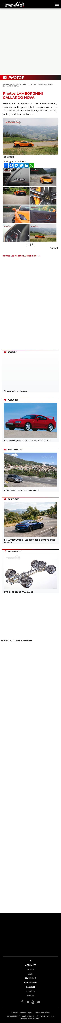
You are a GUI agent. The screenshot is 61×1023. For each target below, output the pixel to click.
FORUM (30, 995)
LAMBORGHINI (45, 84)
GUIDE (31, 969)
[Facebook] (22, 1002)
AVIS (31, 973)
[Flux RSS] (38, 1002)
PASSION (30, 987)
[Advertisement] (30, 41)
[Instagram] (27, 1002)
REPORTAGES (30, 982)
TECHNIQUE (30, 978)
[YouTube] (32, 1002)
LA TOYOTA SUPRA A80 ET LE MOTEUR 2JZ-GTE (27, 441)
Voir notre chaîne (17, 391)
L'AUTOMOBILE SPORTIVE (14, 84)
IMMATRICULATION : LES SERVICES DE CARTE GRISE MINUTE (29, 541)
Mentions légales (26, 1012)
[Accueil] (30, 960)
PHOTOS (32, 84)
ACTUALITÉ (30, 965)
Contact (14, 1012)
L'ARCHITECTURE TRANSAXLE (18, 592)
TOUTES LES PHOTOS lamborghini (20, 256)
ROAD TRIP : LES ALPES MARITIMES (21, 490)
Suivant (54, 248)
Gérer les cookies (42, 1012)
